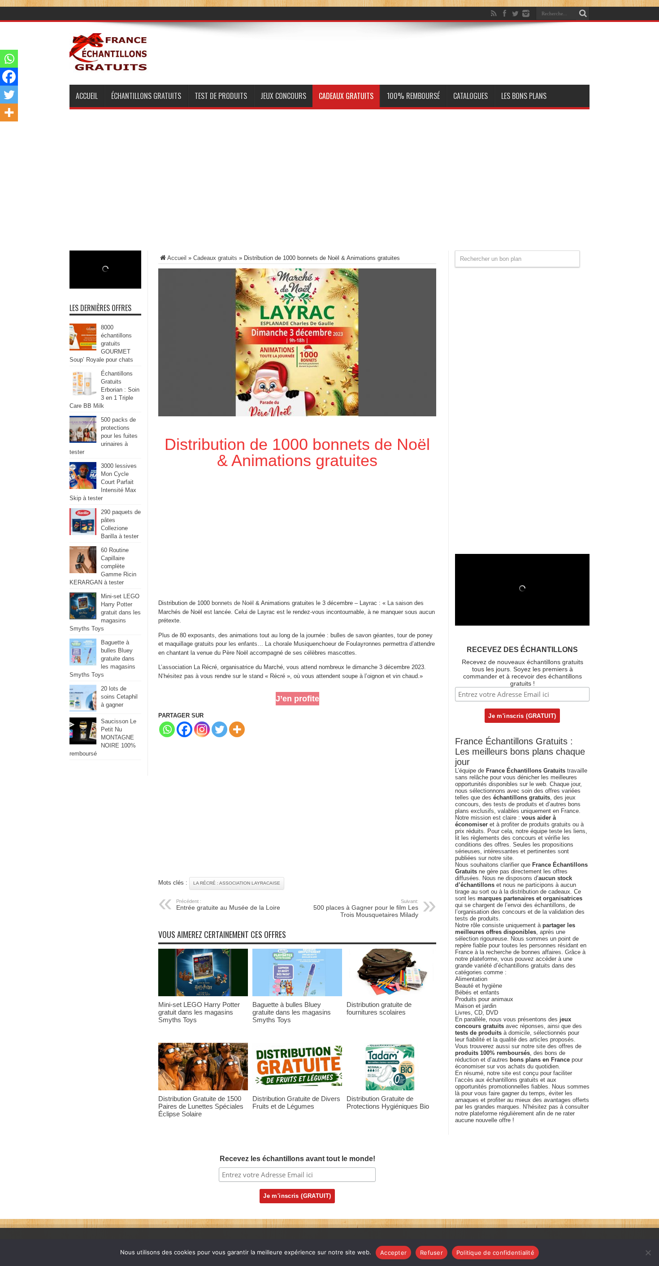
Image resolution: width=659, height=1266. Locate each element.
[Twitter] (515, 13)
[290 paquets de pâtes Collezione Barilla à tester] (82, 533)
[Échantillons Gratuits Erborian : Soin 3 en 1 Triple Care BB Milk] (82, 394)
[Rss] (493, 13)
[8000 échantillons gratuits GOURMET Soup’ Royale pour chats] (82, 348)
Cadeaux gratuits (346, 96)
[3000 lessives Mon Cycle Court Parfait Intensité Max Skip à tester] (82, 487)
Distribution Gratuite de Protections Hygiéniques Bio (388, 1102)
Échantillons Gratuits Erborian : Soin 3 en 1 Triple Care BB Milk (104, 389)
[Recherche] (583, 13)
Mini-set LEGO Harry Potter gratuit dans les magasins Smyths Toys (199, 1012)
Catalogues (470, 96)
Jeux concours (283, 96)
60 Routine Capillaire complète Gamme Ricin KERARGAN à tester (102, 566)
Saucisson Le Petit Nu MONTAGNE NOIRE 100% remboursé (102, 737)
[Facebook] (504, 13)
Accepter (393, 1252)
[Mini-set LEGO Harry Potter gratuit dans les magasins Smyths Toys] (203, 994)
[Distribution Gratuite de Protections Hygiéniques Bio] (391, 1088)
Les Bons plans (523, 96)
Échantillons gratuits (146, 96)
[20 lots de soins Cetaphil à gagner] (82, 709)
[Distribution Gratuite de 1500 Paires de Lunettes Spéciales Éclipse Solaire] (203, 1088)
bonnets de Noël (233, 603)
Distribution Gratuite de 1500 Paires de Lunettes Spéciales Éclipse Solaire (200, 1106)
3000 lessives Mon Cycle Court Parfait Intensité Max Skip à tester (103, 481)
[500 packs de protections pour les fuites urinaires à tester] (82, 440)
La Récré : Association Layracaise (236, 883)
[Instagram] (202, 729)
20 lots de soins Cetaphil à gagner (119, 696)
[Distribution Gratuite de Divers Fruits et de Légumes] (297, 1088)
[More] (237, 729)
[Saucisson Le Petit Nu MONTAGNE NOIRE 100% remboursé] (82, 742)
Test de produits (221, 96)
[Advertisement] (329, 188)
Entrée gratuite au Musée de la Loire (228, 905)
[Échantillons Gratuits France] (108, 67)
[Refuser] (647, 1252)
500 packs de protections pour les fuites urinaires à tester (103, 435)
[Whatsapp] (167, 729)
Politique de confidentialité (495, 1252)
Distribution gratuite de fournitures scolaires (379, 1008)
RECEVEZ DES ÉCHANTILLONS (522, 649)
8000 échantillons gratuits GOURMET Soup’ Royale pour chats (101, 343)
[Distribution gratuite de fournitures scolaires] (391, 994)
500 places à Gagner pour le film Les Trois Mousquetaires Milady (365, 908)
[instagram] (525, 13)
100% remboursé (413, 96)
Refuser (431, 1252)
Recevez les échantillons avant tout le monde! (297, 1158)
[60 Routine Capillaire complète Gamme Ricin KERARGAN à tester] (82, 571)
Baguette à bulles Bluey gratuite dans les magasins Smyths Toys (291, 1012)
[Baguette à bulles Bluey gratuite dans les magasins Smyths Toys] (297, 994)
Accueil (87, 96)
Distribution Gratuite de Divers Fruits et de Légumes (296, 1102)
